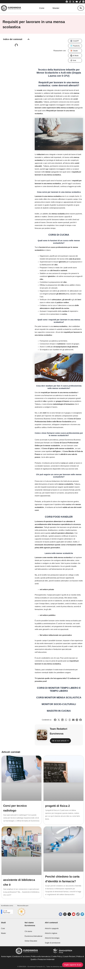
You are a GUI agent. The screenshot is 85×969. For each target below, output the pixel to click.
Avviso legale (6, 956)
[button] (81, 8)
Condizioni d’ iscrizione (21, 956)
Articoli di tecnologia (52, 938)
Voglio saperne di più (72, 965)
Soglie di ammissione (52, 943)
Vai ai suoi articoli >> (60, 741)
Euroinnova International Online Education (33, 938)
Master (56, 8)
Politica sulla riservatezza (40, 956)
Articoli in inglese (51, 933)
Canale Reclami (69, 956)
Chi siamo (28, 931)
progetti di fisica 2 (57, 805)
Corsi (41, 8)
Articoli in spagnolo (52, 928)
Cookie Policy (56, 956)
